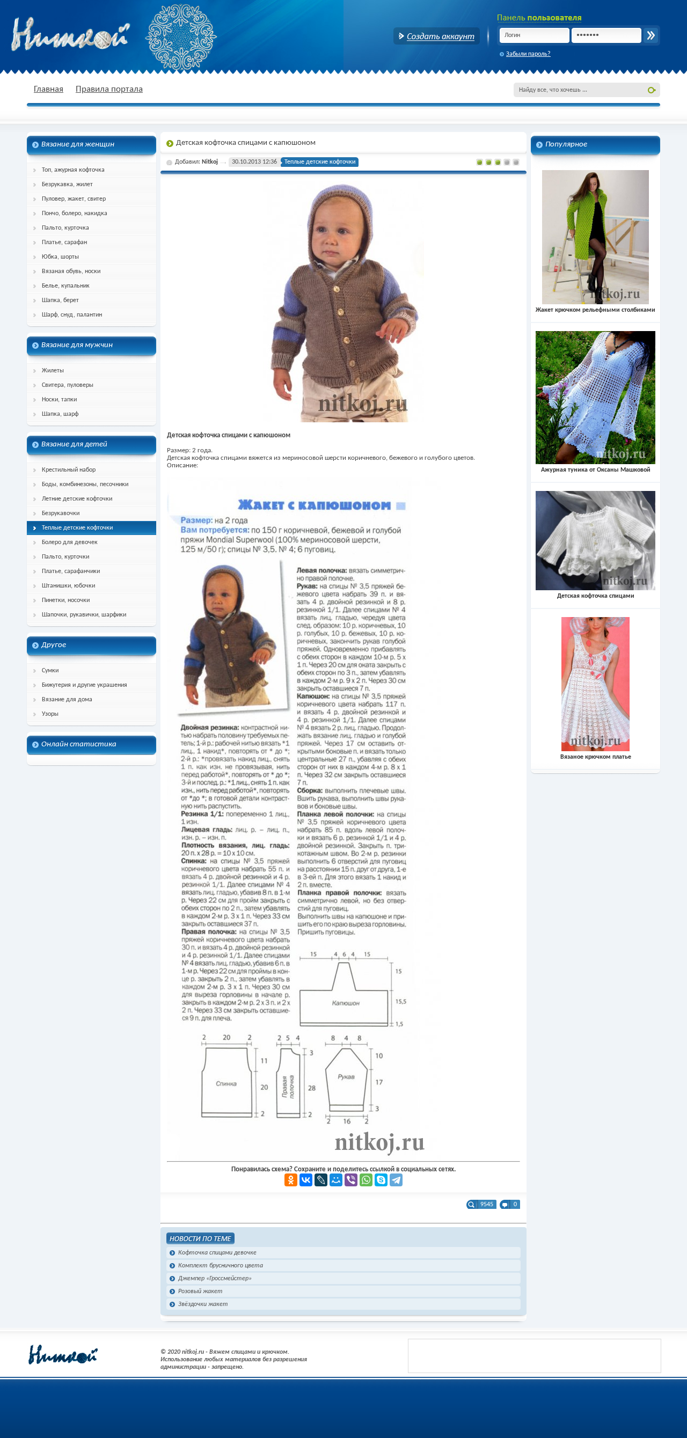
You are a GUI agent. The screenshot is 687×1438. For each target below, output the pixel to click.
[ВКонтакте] (305, 1179)
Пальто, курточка (65, 228)
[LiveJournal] (321, 1179)
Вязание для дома (67, 699)
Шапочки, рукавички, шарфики (84, 615)
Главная (48, 89)
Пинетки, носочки (66, 600)
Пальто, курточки (65, 557)
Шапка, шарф (60, 414)
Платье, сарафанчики (71, 571)
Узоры (50, 714)
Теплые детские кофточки (77, 528)
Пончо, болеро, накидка (74, 213)
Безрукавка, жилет (67, 184)
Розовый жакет (200, 1291)
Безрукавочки (60, 513)
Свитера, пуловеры (67, 385)
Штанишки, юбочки (68, 586)
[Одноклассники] (290, 1179)
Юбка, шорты (60, 257)
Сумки (50, 670)
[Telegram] (396, 1179)
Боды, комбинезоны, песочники (85, 484)
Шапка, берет (60, 300)
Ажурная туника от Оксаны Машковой (596, 470)
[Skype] (381, 1179)
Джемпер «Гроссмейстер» (215, 1278)
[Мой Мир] (336, 1179)
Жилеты (53, 371)
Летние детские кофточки (77, 499)
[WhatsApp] (366, 1179)
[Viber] (351, 1179)
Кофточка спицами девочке (217, 1253)
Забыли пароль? (528, 54)
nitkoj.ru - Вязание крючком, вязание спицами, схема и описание (96, 35)
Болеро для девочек (70, 542)
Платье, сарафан (64, 242)
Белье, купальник (66, 286)
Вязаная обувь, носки (71, 271)
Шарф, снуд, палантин (72, 315)
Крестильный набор (69, 470)
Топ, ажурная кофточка (73, 170)
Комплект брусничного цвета (220, 1266)
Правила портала (109, 89)
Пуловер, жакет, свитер (74, 199)
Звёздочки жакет (203, 1304)
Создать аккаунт (436, 36)
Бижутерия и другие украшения (84, 685)
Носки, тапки (59, 400)
